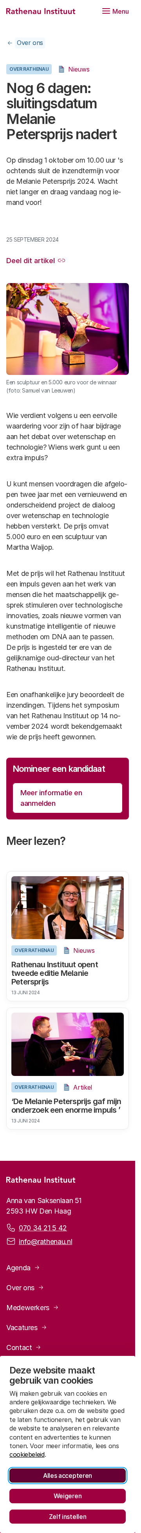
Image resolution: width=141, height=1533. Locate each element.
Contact (19, 1347)
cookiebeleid (27, 1454)
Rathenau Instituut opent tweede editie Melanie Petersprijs (54, 973)
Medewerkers (27, 1307)
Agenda (18, 1268)
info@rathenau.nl (45, 1241)
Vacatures (22, 1327)
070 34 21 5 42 (43, 1228)
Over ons (30, 43)
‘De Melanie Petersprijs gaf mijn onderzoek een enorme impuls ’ (66, 1106)
